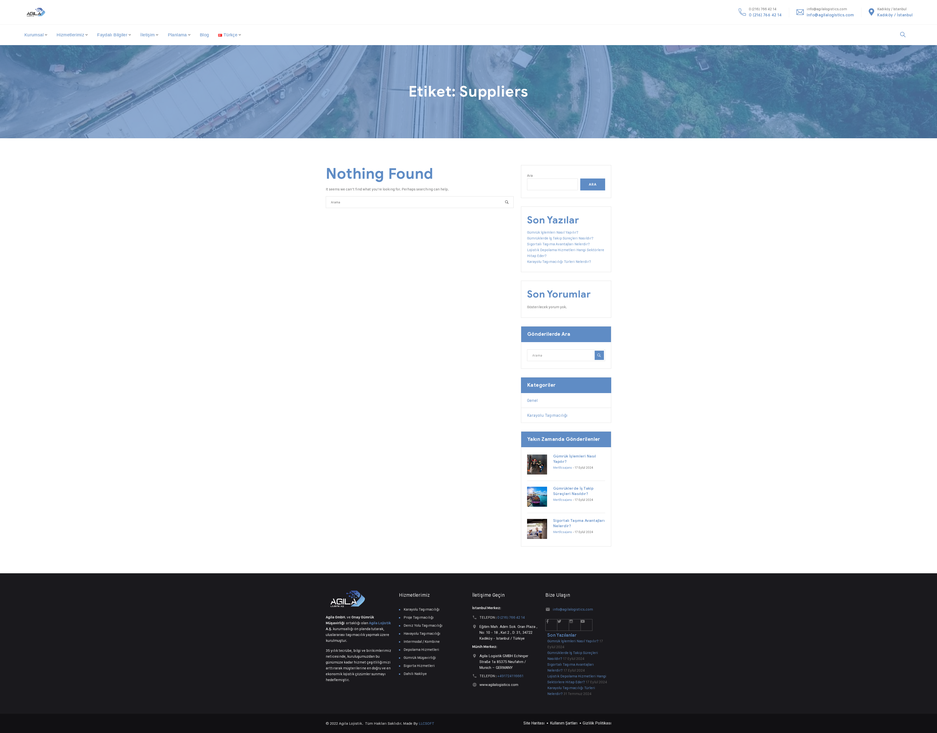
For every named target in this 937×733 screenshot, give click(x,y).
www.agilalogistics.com (499, 685)
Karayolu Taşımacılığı (547, 415)
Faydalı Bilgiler (112, 34)
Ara (530, 175)
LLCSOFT (426, 723)
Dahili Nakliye (415, 673)
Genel (532, 400)
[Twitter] (563, 625)
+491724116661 (510, 676)
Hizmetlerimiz (70, 34)
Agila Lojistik (380, 623)
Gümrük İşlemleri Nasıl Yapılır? (552, 232)
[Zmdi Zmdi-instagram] (575, 625)
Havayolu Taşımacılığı (422, 633)
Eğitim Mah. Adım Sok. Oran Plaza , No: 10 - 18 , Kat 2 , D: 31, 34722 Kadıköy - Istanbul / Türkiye (508, 632)
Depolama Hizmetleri (421, 649)
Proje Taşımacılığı (419, 617)
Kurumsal (34, 34)
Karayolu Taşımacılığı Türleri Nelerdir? (559, 261)
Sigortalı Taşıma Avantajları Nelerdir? (558, 244)
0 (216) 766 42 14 (765, 15)
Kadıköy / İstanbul (895, 15)
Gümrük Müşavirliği (420, 657)
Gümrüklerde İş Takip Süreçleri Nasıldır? (560, 238)
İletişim (147, 34)
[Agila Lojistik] (36, 12)
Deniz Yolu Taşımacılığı (423, 625)
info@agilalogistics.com (830, 15)
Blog (204, 34)
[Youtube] (586, 625)
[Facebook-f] (551, 625)
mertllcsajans (562, 467)
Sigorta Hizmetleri (419, 665)
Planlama (177, 34)
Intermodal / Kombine (422, 641)
